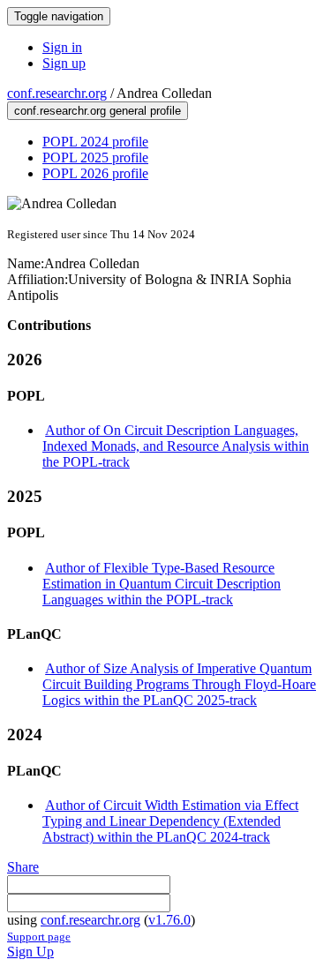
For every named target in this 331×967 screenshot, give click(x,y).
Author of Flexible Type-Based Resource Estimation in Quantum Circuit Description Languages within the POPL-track (161, 583)
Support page (39, 936)
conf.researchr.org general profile (97, 110)
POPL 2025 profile (95, 157)
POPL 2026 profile (95, 173)
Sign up (64, 63)
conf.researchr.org (57, 93)
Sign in (62, 47)
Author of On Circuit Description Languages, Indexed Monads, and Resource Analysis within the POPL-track (175, 446)
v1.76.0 (169, 919)
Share (23, 866)
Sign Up (30, 951)
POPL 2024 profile (95, 141)
